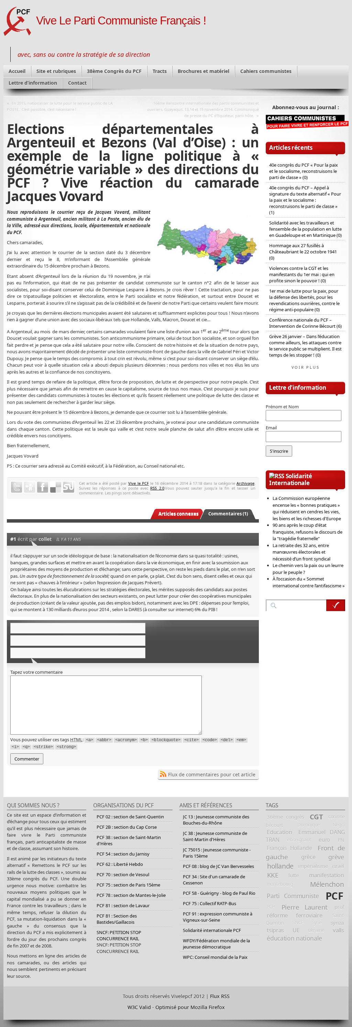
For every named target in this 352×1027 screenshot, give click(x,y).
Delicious (55, 487)
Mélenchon (327, 884)
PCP (271, 907)
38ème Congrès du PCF (114, 71)
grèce (308, 857)
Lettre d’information (33, 83)
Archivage (245, 483)
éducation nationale (294, 938)
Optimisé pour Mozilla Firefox (190, 1007)
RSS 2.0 (157, 488)
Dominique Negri (320, 825)
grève (336, 857)
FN (341, 839)
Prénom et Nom (282, 407)
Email (271, 428)
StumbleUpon (68, 487)
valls (338, 930)
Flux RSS (220, 996)
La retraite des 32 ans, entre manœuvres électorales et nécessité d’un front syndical (301, 552)
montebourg (280, 884)
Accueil (17, 71)
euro (324, 839)
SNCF (298, 923)
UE (296, 930)
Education (279, 832)
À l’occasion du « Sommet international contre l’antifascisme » (309, 582)
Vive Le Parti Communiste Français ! (121, 20)
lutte (293, 875)
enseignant (299, 839)
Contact (77, 83)
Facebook (42, 487)
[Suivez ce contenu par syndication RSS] (276, 476)
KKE (272, 875)
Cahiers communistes (266, 71)
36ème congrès (285, 816)
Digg (29, 487)
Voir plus (306, 367)
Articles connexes (178, 514)
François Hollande (289, 848)
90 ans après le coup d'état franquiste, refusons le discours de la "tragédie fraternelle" (307, 532)
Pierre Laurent (305, 907)
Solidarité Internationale (290, 479)
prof (339, 906)
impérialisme (313, 865)
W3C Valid (139, 1007)
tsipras (275, 930)
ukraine (316, 930)
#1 (13, 539)
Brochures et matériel (203, 71)
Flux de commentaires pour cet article (211, 774)
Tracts (160, 71)
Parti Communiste (293, 896)
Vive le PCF (138, 483)
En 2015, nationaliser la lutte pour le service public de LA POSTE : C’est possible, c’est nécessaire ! (60, 106)
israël (338, 865)
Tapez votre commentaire (36, 672)
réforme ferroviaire (294, 915)
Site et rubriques (56, 71)
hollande (280, 866)
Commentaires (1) (228, 514)
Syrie (317, 923)
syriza (337, 922)
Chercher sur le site (335, 605)
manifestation (326, 875)
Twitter (16, 487)
